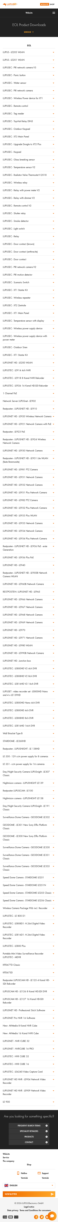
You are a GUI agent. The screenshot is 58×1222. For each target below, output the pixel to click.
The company (8, 1161)
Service (6, 1157)
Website (44, 4)
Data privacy (12, 1210)
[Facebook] (36, 1217)
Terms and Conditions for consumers (35, 1210)
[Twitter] (42, 1217)
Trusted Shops (5, 1173)
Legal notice (29, 1206)
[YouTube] (47, 1217)
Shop (52, 4)
